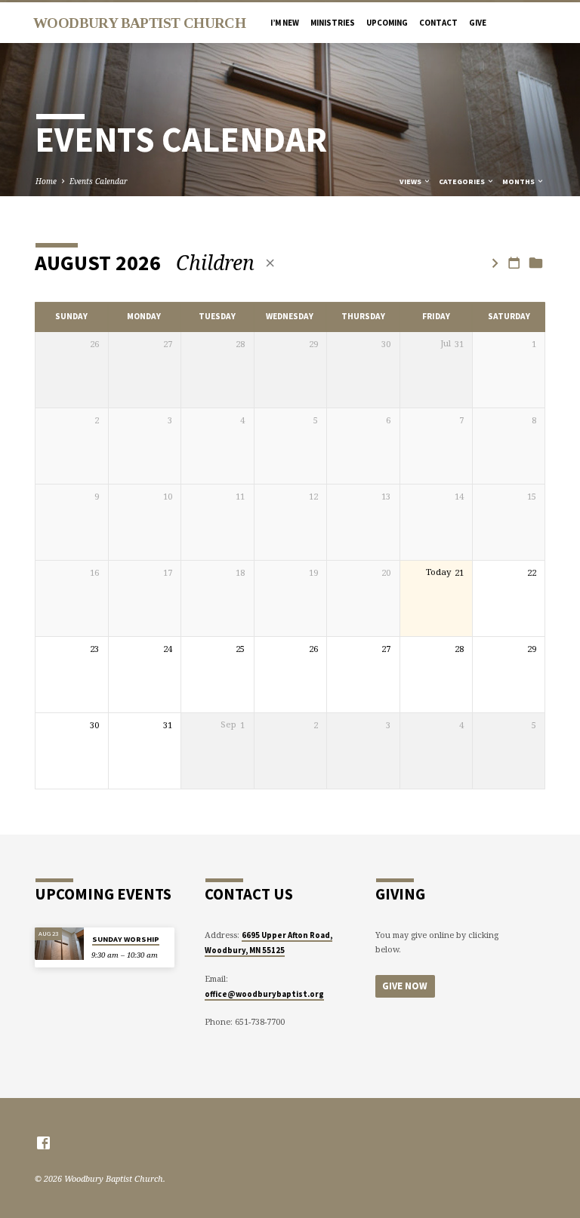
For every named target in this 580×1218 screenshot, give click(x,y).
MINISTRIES (332, 22)
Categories (462, 181)
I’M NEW (284, 22)
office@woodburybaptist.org (264, 994)
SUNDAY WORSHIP (125, 939)
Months (519, 181)
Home (46, 181)
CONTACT (438, 22)
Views (411, 181)
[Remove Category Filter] (270, 263)
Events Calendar (98, 181)
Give (477, 22)
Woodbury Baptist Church (139, 23)
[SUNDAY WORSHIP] (59, 943)
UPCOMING (387, 22)
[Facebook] (43, 1142)
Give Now (404, 986)
